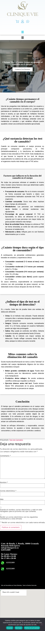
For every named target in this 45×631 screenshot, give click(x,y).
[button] (22, 32)
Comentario (5, 456)
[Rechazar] (41, 624)
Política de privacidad (32, 628)
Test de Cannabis (16, 440)
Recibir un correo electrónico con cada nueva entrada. (23, 522)
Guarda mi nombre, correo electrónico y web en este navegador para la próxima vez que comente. (21, 510)
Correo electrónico (8, 491)
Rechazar (18, 628)
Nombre (4, 482)
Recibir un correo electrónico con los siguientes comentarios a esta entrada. (19, 517)
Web (1, 499)
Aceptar (9, 628)
